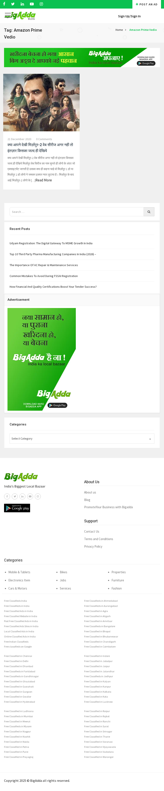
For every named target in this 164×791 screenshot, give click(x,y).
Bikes (63, 572)
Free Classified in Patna (16, 746)
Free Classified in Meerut (17, 721)
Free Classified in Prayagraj (18, 756)
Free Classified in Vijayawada (100, 746)
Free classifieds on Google (18, 646)
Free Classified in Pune (16, 751)
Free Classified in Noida (16, 741)
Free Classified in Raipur (97, 711)
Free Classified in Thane (97, 736)
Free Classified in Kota (96, 696)
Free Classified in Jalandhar (99, 671)
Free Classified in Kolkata (97, 691)
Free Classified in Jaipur (97, 666)
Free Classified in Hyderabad (19, 701)
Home (119, 30)
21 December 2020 (19, 139)
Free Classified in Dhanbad (18, 666)
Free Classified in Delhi (16, 661)
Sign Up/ (124, 16)
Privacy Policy (93, 546)
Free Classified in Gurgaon (18, 691)
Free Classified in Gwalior (17, 696)
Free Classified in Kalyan (97, 681)
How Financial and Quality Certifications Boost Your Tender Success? (53, 287)
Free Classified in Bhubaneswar (101, 636)
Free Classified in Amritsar (98, 621)
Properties (118, 572)
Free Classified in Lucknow (98, 701)
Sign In (136, 16)
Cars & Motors (17, 588)
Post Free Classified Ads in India (21, 621)
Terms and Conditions (98, 539)
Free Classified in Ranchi (97, 721)
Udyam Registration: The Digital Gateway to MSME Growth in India (51, 243)
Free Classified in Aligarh (97, 616)
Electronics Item (19, 580)
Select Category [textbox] (22, 438)
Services (65, 588)
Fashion (116, 588)
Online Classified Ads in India (20, 636)
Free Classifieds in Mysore (17, 726)
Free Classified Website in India (20, 616)
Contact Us (91, 531)
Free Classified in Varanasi (98, 741)
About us (90, 492)
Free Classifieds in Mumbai (18, 716)
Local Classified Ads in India (19, 631)
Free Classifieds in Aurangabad (101, 605)
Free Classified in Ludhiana (19, 711)
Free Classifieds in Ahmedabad (101, 600)
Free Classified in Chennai (18, 656)
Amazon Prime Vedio (143, 30)
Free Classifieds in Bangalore (99, 626)
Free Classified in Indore (97, 656)
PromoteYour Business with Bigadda (108, 507)
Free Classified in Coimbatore (100, 646)
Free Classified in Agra (96, 611)
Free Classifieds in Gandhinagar (21, 676)
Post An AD (148, 4)
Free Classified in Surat (96, 726)
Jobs (63, 580)
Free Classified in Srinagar (98, 731)
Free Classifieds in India (16, 605)
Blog (87, 500)
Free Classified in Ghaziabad (19, 681)
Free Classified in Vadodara (99, 751)
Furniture (117, 580)
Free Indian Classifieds (16, 641)
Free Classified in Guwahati (19, 686)
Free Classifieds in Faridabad (19, 671)
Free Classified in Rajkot (97, 716)
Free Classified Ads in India (18, 611)
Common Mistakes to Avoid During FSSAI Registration (44, 276)
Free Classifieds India (15, 600)
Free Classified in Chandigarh (100, 641)
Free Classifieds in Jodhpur (98, 676)
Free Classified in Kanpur (97, 686)
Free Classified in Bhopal (97, 631)
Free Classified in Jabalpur (98, 661)
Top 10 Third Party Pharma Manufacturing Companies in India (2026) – (53, 254)
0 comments (44, 139)
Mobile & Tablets (19, 572)
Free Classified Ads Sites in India (21, 626)
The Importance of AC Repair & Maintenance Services (44, 265)
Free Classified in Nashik (17, 736)
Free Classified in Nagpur (17, 731)
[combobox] (82, 439)
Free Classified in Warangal (98, 756)
